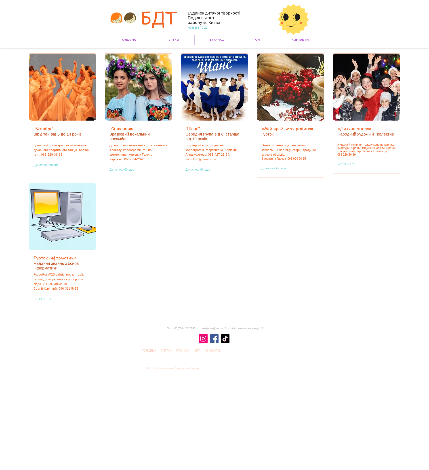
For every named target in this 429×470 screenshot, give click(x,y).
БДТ (159, 17)
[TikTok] (225, 338)
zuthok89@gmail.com (200, 159)
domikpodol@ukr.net (212, 328)
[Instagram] (203, 338)
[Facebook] (214, 338)
